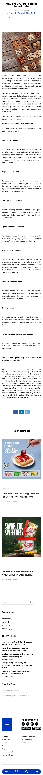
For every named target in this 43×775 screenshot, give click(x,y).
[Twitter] (27, 724)
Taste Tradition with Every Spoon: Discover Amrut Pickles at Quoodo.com (16, 674)
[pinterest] (36, 724)
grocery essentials (8, 693)
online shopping (21, 693)
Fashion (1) (5, 622)
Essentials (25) (7, 629)
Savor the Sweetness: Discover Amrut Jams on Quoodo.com (18, 573)
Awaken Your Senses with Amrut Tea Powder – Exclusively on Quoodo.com (17, 656)
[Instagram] (32, 724)
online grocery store (9, 696)
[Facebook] (23, 724)
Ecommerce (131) (8, 619)
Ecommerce (24, 11)
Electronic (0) (7, 625)
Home (16, 11)
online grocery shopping (10, 690)
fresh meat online (23, 696)
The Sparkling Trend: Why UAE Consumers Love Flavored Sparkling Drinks (17, 665)
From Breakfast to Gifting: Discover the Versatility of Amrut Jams (20, 495)
